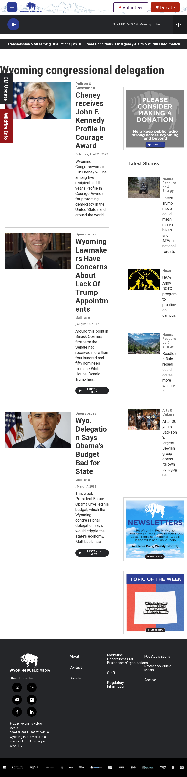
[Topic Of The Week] (155, 602)
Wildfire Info (6, 126)
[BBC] (71, 767)
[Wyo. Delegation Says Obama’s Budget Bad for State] (38, 430)
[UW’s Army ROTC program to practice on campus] (144, 279)
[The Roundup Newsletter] (155, 529)
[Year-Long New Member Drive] (155, 118)
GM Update (6, 88)
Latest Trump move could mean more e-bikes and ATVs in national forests (169, 225)
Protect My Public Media (157, 668)
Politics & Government (85, 86)
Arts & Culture (168, 412)
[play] (13, 24)
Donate (167, 7)
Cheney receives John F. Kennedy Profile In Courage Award (90, 120)
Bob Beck (81, 154)
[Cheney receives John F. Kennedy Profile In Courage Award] (38, 100)
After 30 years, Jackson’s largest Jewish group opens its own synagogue (169, 448)
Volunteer (133, 7)
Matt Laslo (82, 318)
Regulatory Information (116, 684)
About (74, 656)
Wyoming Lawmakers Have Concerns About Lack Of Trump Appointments (91, 275)
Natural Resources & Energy (169, 185)
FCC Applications (157, 656)
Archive (150, 680)
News (166, 271)
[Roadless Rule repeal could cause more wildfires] (144, 343)
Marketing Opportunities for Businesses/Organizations (123, 659)
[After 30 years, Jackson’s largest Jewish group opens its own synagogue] (144, 419)
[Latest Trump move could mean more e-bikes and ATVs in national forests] (144, 187)
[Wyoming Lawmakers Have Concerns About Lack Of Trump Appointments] (38, 251)
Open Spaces (85, 234)
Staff (111, 673)
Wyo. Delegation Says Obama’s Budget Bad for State (91, 446)
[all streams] (180, 24)
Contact (76, 667)
